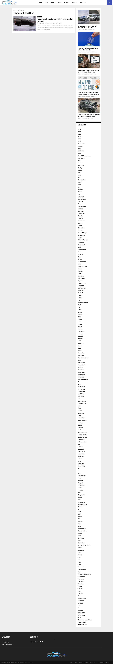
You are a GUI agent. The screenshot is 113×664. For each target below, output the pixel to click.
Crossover (81, 242)
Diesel (79, 257)
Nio (79, 468)
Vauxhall (80, 610)
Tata (79, 557)
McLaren (80, 427)
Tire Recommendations (84, 574)
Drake (79, 264)
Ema (80, 118)
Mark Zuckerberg (82, 420)
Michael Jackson (82, 434)
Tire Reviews (81, 576)
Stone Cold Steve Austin (84, 545)
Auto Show (81, 165)
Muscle (80, 458)
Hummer (80, 329)
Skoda (79, 535)
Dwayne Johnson (82, 266)
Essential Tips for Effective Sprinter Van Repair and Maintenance (88, 115)
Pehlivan (80, 480)
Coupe (79, 237)
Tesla (79, 564)
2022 (79, 139)
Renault (80, 497)
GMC (79, 317)
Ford (79, 305)
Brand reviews (82, 180)
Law (79, 398)
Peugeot (80, 483)
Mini (79, 444)
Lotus (79, 415)
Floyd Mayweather (83, 302)
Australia (80, 163)
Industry (80, 338)
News (59, 2)
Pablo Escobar (82, 475)
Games (80, 312)
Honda (80, 324)
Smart (79, 540)
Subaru (80, 547)
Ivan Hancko (41, 23)
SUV (46, 2)
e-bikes (80, 269)
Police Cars (81, 485)
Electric (83, 2)
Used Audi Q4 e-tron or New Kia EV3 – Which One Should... (87, 27)
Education (80, 271)
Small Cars (81, 538)
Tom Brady (81, 579)
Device (80, 252)
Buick (79, 184)
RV (78, 509)
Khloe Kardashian (83, 379)
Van (79, 608)
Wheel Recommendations (85, 620)
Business (80, 189)
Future (79, 309)
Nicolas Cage (81, 466)
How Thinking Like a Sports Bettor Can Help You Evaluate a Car (88, 71)
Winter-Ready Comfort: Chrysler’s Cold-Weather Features (55, 20)
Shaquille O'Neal (82, 531)
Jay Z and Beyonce (83, 357)
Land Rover (81, 394)
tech (79, 559)
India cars (80, 336)
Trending (80, 593)
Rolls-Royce (81, 502)
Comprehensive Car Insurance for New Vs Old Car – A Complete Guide (88, 93)
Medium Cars (81, 430)
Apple (79, 153)
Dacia (79, 247)
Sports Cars (81, 543)
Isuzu (79, 348)
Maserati (80, 422)
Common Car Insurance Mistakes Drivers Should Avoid (88, 49)
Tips (79, 571)
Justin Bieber (81, 372)
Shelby (80, 533)
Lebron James (82, 401)
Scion (79, 519)
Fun (79, 307)
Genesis (80, 314)
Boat (79, 177)
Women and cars (82, 624)
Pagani (80, 478)
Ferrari (80, 297)
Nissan (80, 470)
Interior (80, 345)
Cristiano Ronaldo (83, 240)
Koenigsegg (81, 389)
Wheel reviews (82, 622)
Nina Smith (81, 29)
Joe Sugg (80, 367)
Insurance (80, 343)
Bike (79, 172)
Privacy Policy (5, 642)
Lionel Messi (81, 413)
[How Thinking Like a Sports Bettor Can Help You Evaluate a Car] (89, 61)
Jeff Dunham (81, 362)
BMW (79, 175)
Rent (79, 499)
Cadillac (80, 192)
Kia (79, 382)
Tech (79, 562)
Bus (79, 187)
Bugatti (80, 182)
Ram (79, 492)
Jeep (79, 360)
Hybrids (74, 2)
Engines (80, 280)
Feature (80, 295)
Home (40, 2)
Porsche (80, 490)
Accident (80, 146)
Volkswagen (81, 615)
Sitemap (102, 662)
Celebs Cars (81, 213)
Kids (79, 384)
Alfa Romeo (81, 151)
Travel (79, 591)
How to (80, 326)
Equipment (81, 285)
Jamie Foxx (81, 355)
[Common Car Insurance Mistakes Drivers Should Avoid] (89, 39)
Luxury (53, 2)
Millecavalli (81, 439)
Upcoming (81, 600)
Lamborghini (81, 391)
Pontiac (80, 487)
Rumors (66, 2)
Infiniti (79, 341)
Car (79, 194)
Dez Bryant (81, 254)
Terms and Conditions (7, 644)
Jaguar (80, 350)
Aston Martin (81, 158)
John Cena (81, 369)
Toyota (80, 586)
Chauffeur (80, 216)
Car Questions (82, 206)
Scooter (80, 521)
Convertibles (81, 235)
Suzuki (80, 555)
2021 (79, 136)
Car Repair (81, 211)
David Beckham (82, 249)
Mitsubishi (81, 449)
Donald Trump (82, 261)
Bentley (80, 168)
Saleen (80, 516)
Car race (80, 208)
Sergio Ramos (82, 528)
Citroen (80, 225)
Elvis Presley (81, 278)
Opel (79, 473)
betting (80, 170)
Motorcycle (81, 454)
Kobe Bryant (81, 386)
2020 (79, 134)
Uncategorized (82, 598)
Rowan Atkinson (82, 504)
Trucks (80, 596)
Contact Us (107, 662)
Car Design (81, 196)
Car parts (80, 201)
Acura (79, 148)
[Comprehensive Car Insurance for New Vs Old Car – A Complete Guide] (89, 83)
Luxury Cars (81, 418)
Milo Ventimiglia (82, 442)
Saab (79, 511)
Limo (79, 408)
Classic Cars (81, 228)
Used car (80, 603)
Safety (79, 514)
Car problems (81, 204)
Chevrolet (80, 218)
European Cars (82, 288)
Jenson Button (82, 365)
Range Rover (81, 495)
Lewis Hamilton (82, 403)
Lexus (79, 406)
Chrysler (39, 16)
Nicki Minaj (81, 463)
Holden (80, 319)
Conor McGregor (82, 232)
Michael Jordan (82, 437)
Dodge (80, 259)
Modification (81, 451)
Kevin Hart (81, 377)
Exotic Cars (81, 290)
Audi (79, 160)
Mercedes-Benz (82, 432)
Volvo (79, 617)
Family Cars (81, 293)
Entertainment (82, 283)
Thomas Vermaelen (83, 567)
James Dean (81, 353)
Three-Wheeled (82, 569)
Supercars (81, 550)
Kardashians (81, 374)
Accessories (81, 143)
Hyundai (80, 333)
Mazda (80, 425)
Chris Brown (81, 220)
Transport (80, 588)
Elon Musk (81, 276)
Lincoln (80, 410)
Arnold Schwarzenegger (84, 156)
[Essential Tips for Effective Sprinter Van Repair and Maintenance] (89, 105)
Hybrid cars (81, 331)
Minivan (80, 446)
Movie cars (81, 456)
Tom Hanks (81, 584)
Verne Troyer (81, 612)
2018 (79, 129)
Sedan (79, 526)
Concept (80, 230)
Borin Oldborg (82, 52)
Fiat (79, 300)
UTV (79, 605)
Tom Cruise (81, 581)
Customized (81, 244)
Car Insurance (82, 199)
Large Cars (81, 396)
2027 (79, 141)
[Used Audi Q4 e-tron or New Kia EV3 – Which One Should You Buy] (89, 17)
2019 (79, 131)
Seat (79, 523)
